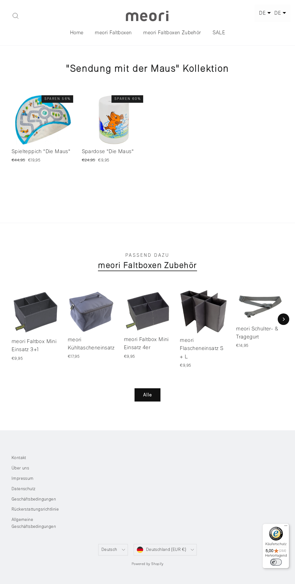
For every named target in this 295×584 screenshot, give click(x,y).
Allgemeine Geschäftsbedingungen (34, 523)
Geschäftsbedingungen (34, 499)
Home (77, 32)
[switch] (276, 562)
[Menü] (285, 527)
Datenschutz (23, 489)
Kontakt (19, 458)
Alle (147, 394)
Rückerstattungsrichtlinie (35, 509)
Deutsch (109, 550)
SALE (219, 32)
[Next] (283, 319)
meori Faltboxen (113, 32)
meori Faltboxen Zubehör (172, 32)
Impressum (23, 478)
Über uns (20, 468)
